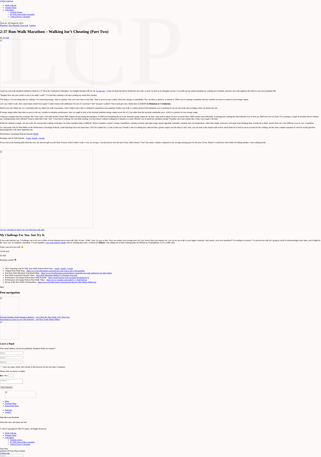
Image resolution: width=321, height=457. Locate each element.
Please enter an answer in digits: (12, 371)
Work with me (10, 5)
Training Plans (10, 8)
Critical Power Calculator (20, 17)
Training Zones (16, 12)
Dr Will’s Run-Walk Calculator (22, 14)
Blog (7, 401)
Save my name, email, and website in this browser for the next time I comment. (34, 367)
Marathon (4, 25)
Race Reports (14, 25)
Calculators (9, 10)
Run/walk (24, 25)
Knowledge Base (12, 406)
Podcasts (8, 410)
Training (32, 25)
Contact (8, 412)
